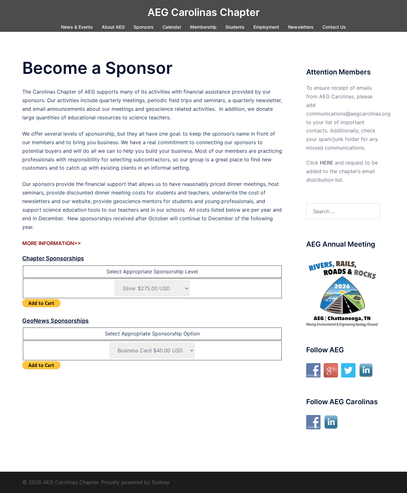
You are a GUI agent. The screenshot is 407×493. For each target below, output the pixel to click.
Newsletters (301, 27)
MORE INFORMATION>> (51, 243)
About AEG (113, 27)
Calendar (171, 27)
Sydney (160, 482)
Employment (266, 27)
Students (235, 27)
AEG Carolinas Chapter (204, 12)
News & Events (77, 27)
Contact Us (334, 27)
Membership (203, 27)
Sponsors (144, 27)
